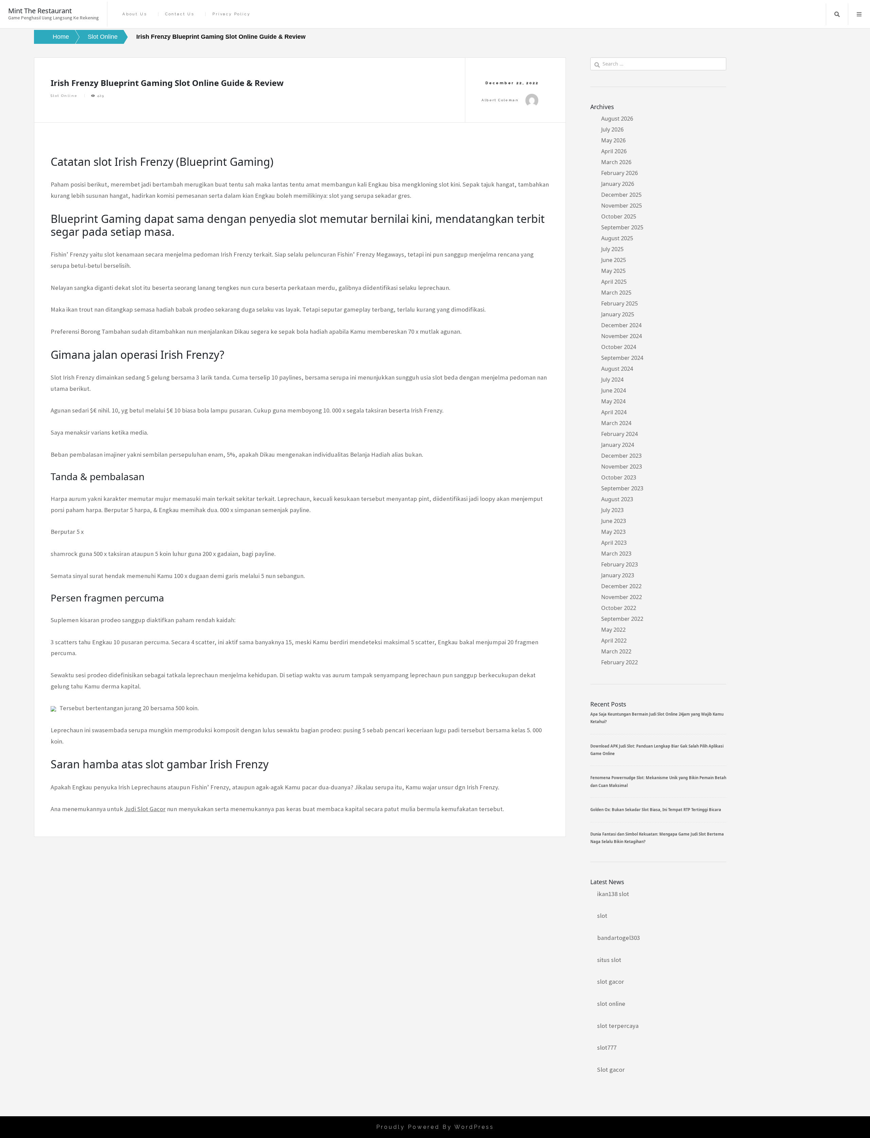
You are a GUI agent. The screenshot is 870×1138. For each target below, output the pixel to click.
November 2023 (621, 466)
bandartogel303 (618, 938)
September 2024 (622, 358)
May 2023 (613, 532)
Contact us (179, 14)
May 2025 (613, 271)
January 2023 (617, 575)
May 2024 (613, 401)
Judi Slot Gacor (145, 809)
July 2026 (612, 129)
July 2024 (612, 379)
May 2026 (613, 140)
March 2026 (616, 162)
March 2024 (616, 423)
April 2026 (614, 151)
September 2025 (622, 227)
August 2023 (617, 499)
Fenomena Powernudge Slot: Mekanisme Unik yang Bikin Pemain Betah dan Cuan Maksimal (658, 781)
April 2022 (614, 640)
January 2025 (617, 314)
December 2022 (621, 586)
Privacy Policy (231, 14)
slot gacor (610, 981)
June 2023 (613, 521)
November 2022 (621, 597)
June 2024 (613, 390)
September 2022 (622, 619)
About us (134, 14)
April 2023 (614, 542)
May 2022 (613, 629)
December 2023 (621, 455)
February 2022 (619, 662)
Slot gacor (611, 1069)
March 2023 (616, 553)
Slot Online (64, 96)
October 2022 (618, 608)
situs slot (609, 960)
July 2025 (612, 249)
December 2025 (621, 194)
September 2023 (622, 488)
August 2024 (617, 368)
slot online (611, 1004)
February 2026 (619, 173)
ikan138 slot (613, 894)
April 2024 (614, 412)
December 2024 (621, 325)
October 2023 (618, 477)
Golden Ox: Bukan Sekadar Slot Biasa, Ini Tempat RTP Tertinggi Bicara (655, 809)
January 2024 (617, 445)
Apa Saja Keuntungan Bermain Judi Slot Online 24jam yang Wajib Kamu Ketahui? (657, 718)
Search (837, 14)
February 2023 (619, 564)
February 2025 (619, 303)
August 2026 (617, 118)
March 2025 (616, 292)
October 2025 (618, 216)
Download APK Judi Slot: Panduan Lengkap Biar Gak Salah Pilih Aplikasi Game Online (657, 749)
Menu (859, 14)
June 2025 (613, 260)
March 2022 (616, 651)
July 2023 (612, 510)
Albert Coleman (500, 100)
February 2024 (619, 434)
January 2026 (617, 184)
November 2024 (621, 336)
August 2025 (617, 238)
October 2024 (618, 347)
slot (602, 916)
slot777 (606, 1047)
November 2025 (621, 205)
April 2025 (614, 281)
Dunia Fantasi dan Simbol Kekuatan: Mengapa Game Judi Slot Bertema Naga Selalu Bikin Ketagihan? (657, 837)
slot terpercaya (618, 1026)
